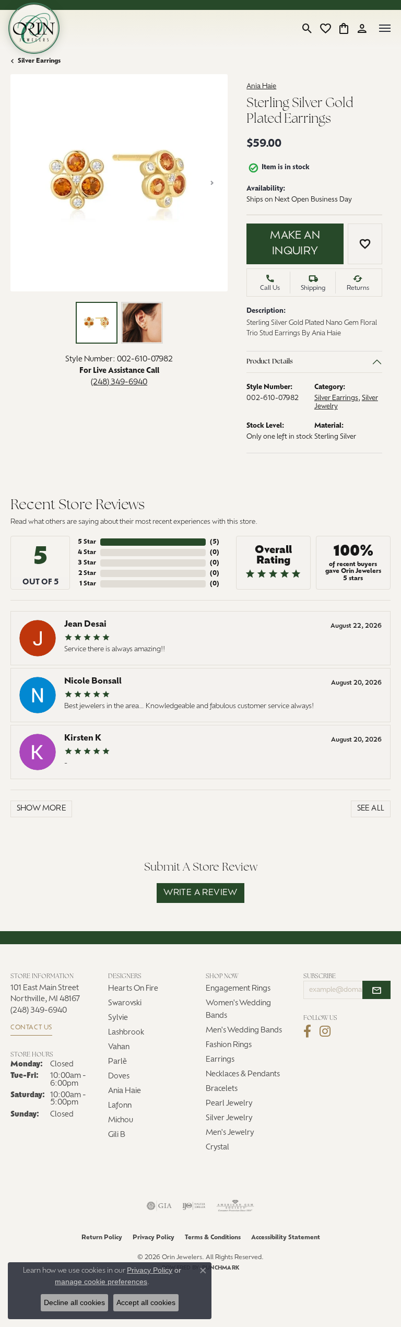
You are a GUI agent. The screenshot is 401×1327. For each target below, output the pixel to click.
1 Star (87, 584)
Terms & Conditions (213, 1238)
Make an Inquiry (295, 244)
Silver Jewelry (229, 1118)
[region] (119, 182)
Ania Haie (261, 86)
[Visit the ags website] (235, 1206)
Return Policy (101, 1238)
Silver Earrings (39, 61)
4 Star (87, 552)
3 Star (87, 563)
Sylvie (118, 1018)
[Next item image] (212, 182)
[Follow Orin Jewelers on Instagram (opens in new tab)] (325, 1031)
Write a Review (200, 893)
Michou (120, 1120)
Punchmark (220, 1268)
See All (371, 809)
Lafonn (120, 1106)
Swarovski (124, 1003)
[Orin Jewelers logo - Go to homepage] (33, 28)
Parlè (117, 1062)
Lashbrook (126, 1033)
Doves (118, 1077)
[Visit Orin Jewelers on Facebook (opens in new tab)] (307, 1031)
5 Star (87, 542)
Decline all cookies (74, 1302)
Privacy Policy (153, 1238)
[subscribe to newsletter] (376, 990)
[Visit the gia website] (159, 1206)
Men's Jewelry (230, 1133)
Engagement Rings (238, 989)
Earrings (220, 1060)
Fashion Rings (229, 1045)
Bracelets (222, 1089)
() (214, 542)
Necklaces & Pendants (243, 1074)
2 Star (87, 573)
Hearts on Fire (133, 989)
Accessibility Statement (285, 1238)
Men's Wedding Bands (244, 1031)
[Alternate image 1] (96, 323)
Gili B (116, 1135)
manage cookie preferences (101, 1281)
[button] (307, 28)
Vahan (118, 1047)
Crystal (217, 1148)
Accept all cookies (145, 1302)
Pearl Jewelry (229, 1104)
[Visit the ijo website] (194, 1206)
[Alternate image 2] (142, 323)
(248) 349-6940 (119, 382)
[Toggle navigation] (385, 28)
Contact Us (31, 1028)
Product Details (269, 361)
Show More (41, 809)
